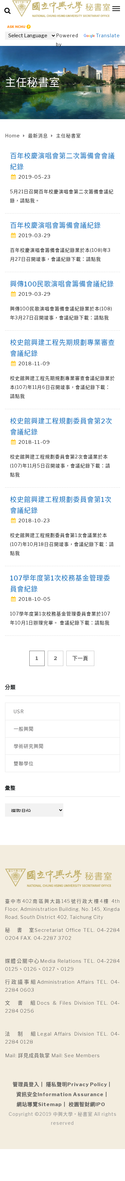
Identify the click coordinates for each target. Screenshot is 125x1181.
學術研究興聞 (29, 746)
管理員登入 (26, 1085)
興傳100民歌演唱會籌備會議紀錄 (62, 284)
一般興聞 (24, 729)
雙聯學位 (24, 763)
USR (19, 711)
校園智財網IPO (87, 1104)
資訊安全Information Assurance (60, 1094)
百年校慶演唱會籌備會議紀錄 (55, 226)
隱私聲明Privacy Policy (76, 1085)
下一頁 (80, 658)
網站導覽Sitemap (39, 1104)
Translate (108, 35)
